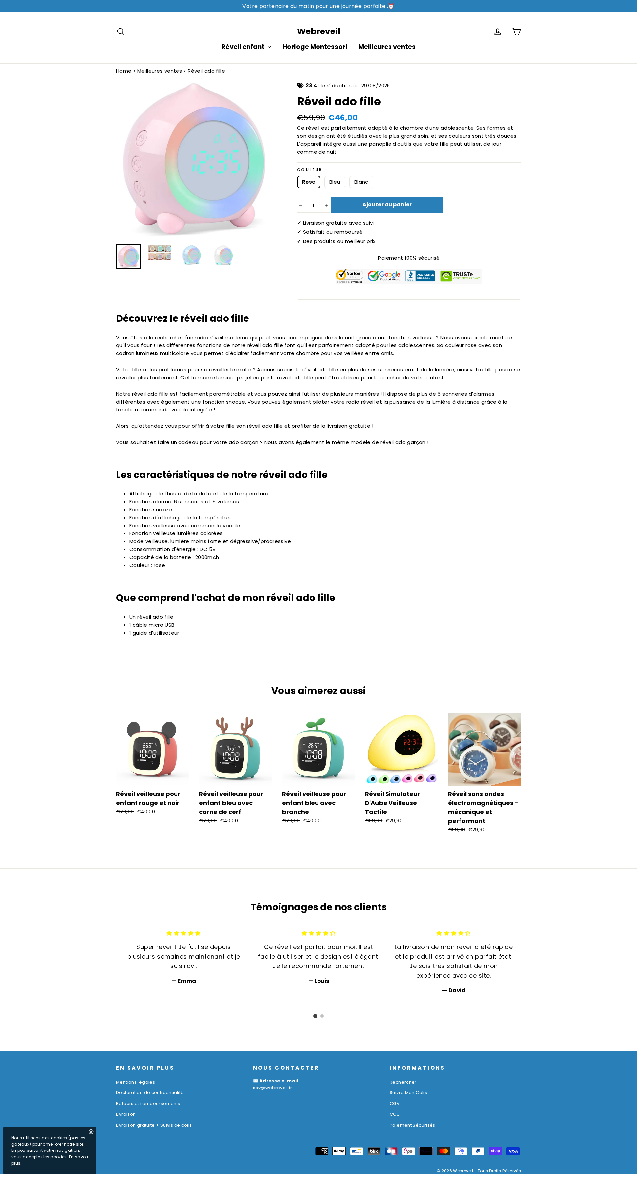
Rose (309, 181)
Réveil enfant (243, 46)
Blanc (361, 181)
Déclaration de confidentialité (150, 1092)
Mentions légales (135, 1082)
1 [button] (315, 1016)
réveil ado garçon (402, 442)
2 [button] (322, 1016)
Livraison (126, 1114)
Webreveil (318, 31)
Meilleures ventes (387, 46)
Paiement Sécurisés (412, 1125)
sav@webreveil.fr (272, 1088)
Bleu (334, 181)
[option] (194, 159)
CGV (395, 1103)
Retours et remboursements (148, 1103)
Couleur (309, 170)
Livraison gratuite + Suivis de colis (154, 1125)
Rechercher (403, 1082)
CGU (395, 1114)
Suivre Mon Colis (408, 1092)
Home (124, 70)
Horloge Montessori (315, 46)
